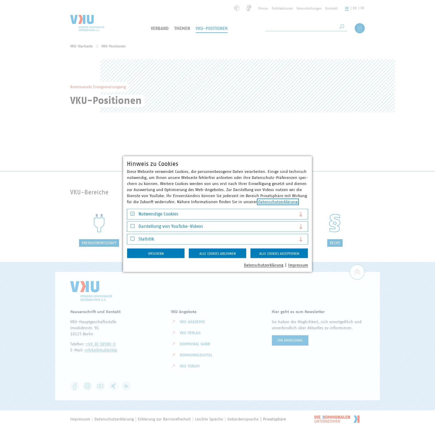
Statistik (146, 239)
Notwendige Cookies (158, 214)
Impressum (298, 265)
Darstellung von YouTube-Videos (170, 226)
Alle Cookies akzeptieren (279, 253)
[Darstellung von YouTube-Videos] (132, 227)
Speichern (156, 253)
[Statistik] (132, 240)
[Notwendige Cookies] (132, 215)
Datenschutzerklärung (278, 202)
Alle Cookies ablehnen (217, 253)
